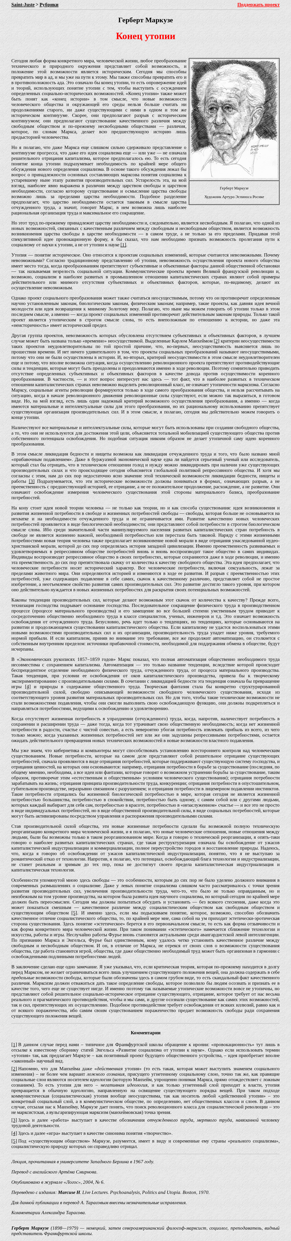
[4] (28, 686)
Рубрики (49, 4)
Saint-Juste (23, 4)
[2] (216, 340)
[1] (123, 244)
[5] (74, 912)
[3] (32, 481)
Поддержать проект (258, 4)
